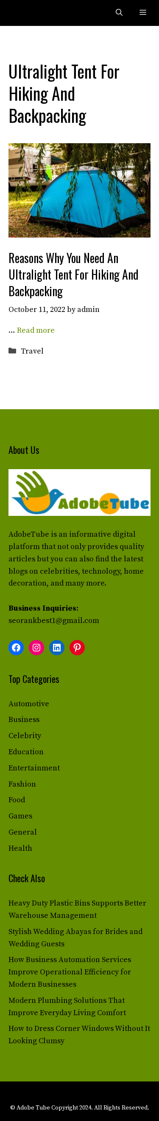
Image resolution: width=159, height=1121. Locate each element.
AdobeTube (28, 534)
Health (20, 848)
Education (26, 752)
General (22, 832)
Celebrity (24, 736)
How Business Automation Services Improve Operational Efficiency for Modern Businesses (69, 972)
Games (20, 816)
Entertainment (34, 768)
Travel (32, 351)
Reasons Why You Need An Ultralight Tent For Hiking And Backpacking (73, 274)
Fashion (22, 784)
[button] (119, 13)
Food (16, 800)
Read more (36, 330)
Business (23, 720)
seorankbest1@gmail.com (53, 621)
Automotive (28, 704)
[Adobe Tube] (26, 13)
